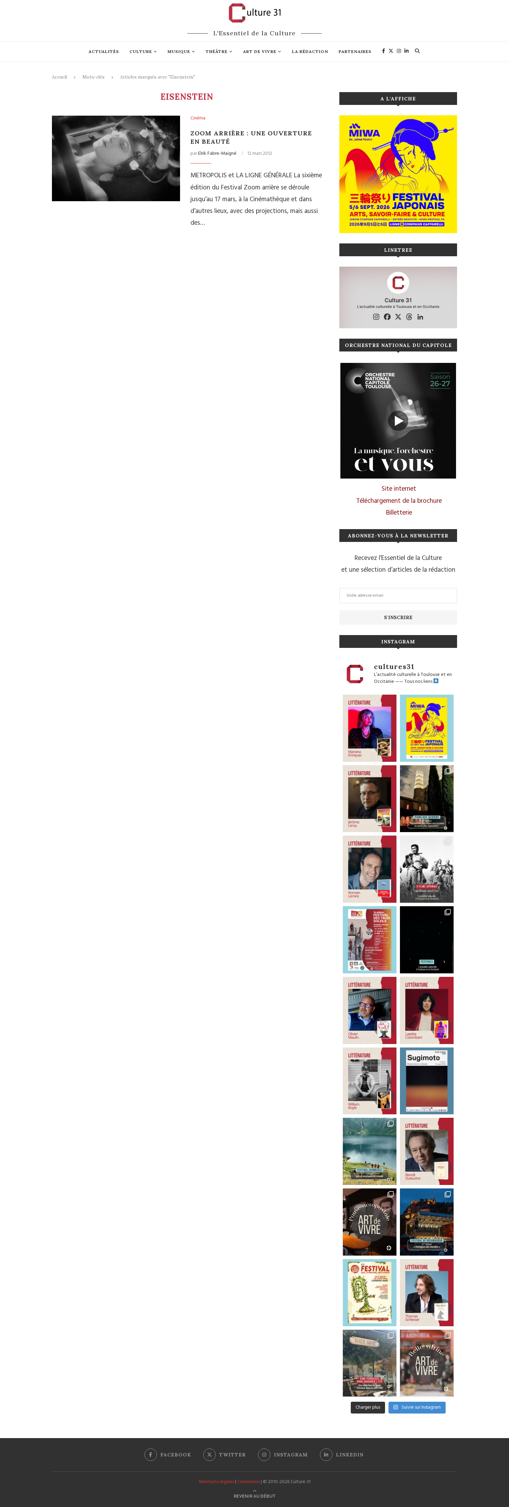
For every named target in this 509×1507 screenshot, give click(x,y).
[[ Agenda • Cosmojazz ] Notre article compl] (369, 1151)
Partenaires (355, 51)
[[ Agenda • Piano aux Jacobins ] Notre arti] (427, 798)
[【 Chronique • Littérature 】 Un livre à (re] (427, 1151)
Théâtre (216, 51)
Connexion (248, 1482)
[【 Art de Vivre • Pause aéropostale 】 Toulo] (369, 1222)
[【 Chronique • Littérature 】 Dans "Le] (427, 1292)
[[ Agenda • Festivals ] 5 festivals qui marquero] (427, 939)
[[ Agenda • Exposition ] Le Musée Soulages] (427, 1081)
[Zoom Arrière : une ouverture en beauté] (116, 158)
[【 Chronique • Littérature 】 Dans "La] (369, 728)
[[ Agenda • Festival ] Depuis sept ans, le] (369, 939)
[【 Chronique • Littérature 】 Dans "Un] (427, 1010)
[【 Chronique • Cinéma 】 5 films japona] (427, 869)
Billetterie (399, 513)
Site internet (399, 489)
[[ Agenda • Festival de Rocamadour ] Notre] (427, 1222)
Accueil (59, 77)
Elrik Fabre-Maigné (217, 154)
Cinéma (197, 118)
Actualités (104, 51)
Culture (141, 51)
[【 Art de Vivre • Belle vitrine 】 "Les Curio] (427, 1363)
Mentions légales (216, 1482)
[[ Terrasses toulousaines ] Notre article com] (369, 1363)
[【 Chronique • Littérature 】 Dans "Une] (369, 1081)
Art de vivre (259, 51)
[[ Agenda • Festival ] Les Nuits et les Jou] (369, 1292)
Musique (179, 51)
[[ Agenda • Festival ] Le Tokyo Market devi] (427, 728)
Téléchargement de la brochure (399, 501)
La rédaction (310, 51)
